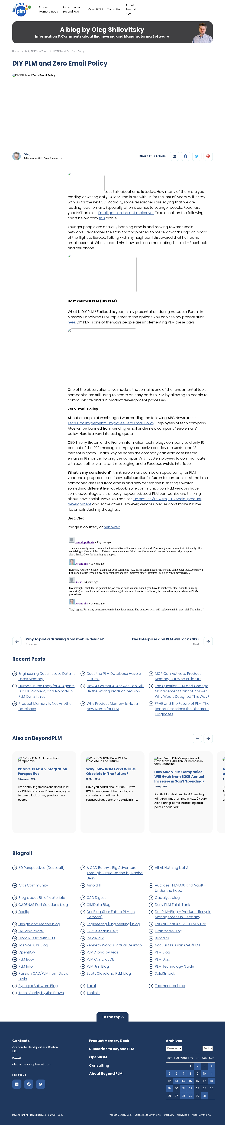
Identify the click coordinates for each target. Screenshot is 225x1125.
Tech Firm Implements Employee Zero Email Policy (111, 423)
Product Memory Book (48, 9)
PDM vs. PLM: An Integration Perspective (42, 771)
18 (211, 1081)
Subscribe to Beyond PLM (71, 9)
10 (204, 1074)
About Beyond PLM (131, 9)
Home (15, 51)
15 (190, 1081)
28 (183, 1096)
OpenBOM (95, 9)
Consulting (114, 9)
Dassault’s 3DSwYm (150, 498)
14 (183, 1081)
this (102, 218)
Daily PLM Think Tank (36, 51)
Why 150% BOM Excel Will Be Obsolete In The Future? (111, 771)
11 (212, 1074)
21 (183, 1088)
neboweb (112, 527)
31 (204, 1096)
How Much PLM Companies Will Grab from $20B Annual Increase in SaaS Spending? (179, 776)
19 (169, 1088)
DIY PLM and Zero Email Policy (68, 51)
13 (176, 1081)
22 (190, 1088)
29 (190, 1096)
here (71, 322)
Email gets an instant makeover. (126, 212)
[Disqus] (138, 580)
